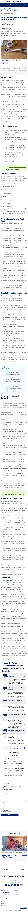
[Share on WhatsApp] (12, 24)
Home (2, 8)
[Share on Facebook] (5, 24)
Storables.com (9, 759)
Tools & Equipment (15, 8)
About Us (3, 890)
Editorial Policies (19, 768)
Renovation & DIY (7, 8)
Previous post (5, 869)
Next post (23, 869)
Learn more (17, 73)
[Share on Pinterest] (10, 24)
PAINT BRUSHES (5, 63)
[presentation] (2, 846)
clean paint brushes (18, 687)
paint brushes (9, 580)
